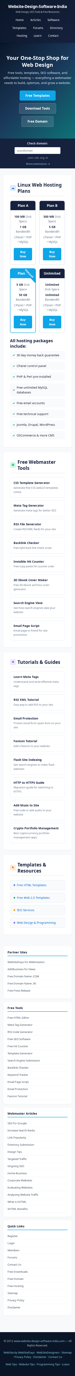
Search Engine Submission (24, 1060)
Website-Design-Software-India (37, 9)
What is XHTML (17, 1202)
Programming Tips (48, 1364)
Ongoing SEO (16, 1166)
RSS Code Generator (20, 1032)
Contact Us (14, 1264)
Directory (56, 28)
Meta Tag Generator (20, 1025)
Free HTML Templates (31, 885)
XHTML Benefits (18, 1209)
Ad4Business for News (21, 969)
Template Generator (20, 1053)
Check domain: (37, 143)
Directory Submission (21, 1145)
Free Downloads (18, 1272)
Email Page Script (18, 1082)
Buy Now (23, 254)
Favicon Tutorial (17, 1096)
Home (20, 20)
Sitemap (13, 1293)
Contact (53, 36)
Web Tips (11, 1364)
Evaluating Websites (20, 1187)
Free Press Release (19, 990)
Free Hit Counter (18, 1046)
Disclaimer (14, 1307)
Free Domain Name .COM (23, 976)
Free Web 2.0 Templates (33, 898)
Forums (38, 28)
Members (13, 1250)
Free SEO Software (19, 1039)
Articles (35, 20)
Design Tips (15, 1152)
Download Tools (37, 108)
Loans (65, 1364)
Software (54, 20)
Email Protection (18, 1089)
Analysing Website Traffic (23, 1194)
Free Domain (38, 121)
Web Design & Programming (36, 923)
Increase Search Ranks (21, 1130)
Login (11, 1243)
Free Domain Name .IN (22, 983)
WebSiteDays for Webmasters (26, 962)
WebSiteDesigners (48, 1352)
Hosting (22, 36)
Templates (19, 28)
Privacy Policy (16, 1300)
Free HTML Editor (18, 1018)
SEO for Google (17, 1123)
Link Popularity (17, 1137)
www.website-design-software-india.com (39, 1341)
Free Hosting (16, 1286)
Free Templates (37, 95)
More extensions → (38, 164)
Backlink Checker (18, 1067)
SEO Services (25, 910)
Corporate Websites (20, 1180)
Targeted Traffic (17, 1159)
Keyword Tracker (18, 1075)
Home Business (17, 1173)
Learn (37, 36)
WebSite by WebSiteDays (19, 1352)
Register (13, 1236)
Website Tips (27, 1364)
